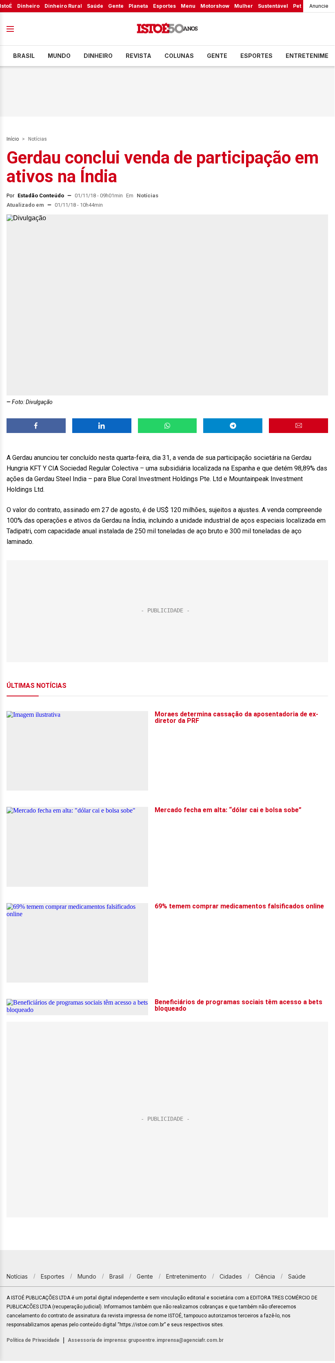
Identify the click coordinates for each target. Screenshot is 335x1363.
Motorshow (214, 6)
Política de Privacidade (33, 1340)
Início (13, 139)
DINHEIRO (98, 55)
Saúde (95, 6)
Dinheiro (28, 6)
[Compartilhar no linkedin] (101, 425)
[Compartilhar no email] (298, 425)
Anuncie (318, 6)
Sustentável (273, 6)
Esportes (164, 6)
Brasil (24, 55)
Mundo (59, 55)
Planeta (138, 6)
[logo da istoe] (167, 29)
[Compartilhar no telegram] (232, 425)
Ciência (265, 1276)
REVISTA (138, 55)
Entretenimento (186, 1276)
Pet (297, 6)
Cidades (231, 1276)
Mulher (243, 6)
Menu (188, 6)
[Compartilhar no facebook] (36, 425)
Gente (116, 6)
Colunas (179, 55)
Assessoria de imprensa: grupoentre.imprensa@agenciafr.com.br (146, 1340)
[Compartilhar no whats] (167, 425)
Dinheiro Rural (63, 6)
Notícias (37, 139)
